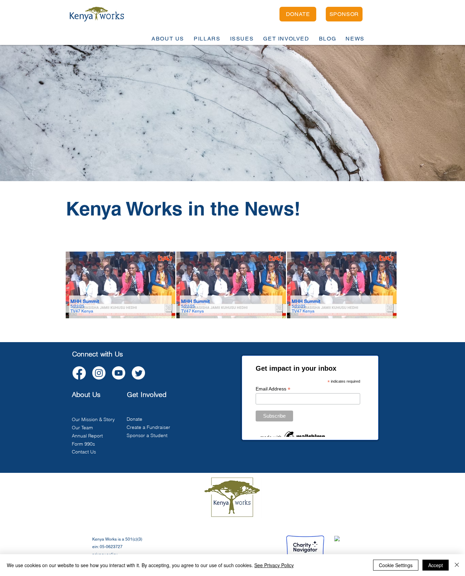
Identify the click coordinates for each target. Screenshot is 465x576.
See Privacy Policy (274, 565)
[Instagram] (99, 373)
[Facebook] (79, 373)
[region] (120, 285)
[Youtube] (118, 373)
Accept (435, 565)
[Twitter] (138, 373)
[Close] (457, 565)
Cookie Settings (396, 565)
